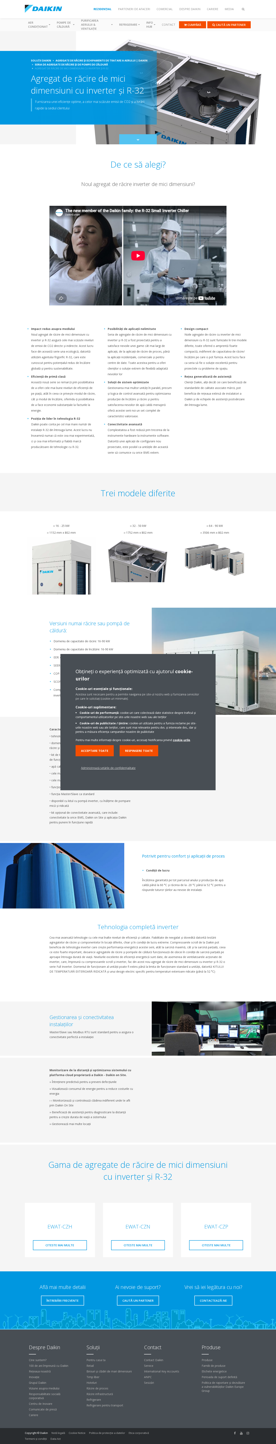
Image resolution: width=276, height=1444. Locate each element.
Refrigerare (93, 1400)
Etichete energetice (214, 1371)
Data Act (56, 1439)
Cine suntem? (37, 1360)
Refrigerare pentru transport (104, 1405)
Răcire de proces (97, 1388)
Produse (207, 1360)
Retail (90, 1366)
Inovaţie (34, 1377)
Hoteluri (91, 1383)
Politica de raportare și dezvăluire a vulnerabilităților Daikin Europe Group (223, 1387)
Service (148, 1366)
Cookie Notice (77, 1433)
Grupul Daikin (37, 1383)
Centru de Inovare (40, 1404)
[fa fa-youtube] (241, 1433)
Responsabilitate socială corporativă (44, 1396)
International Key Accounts (161, 1371)
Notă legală (58, 1433)
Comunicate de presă (43, 1409)
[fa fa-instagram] (248, 1433)
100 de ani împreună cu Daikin (48, 1366)
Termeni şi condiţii (36, 1439)
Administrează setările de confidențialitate (108, 768)
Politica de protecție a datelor (107, 1433)
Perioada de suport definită (219, 1377)
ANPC (148, 1377)
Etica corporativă (139, 1433)
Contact (168, 24)
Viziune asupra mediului (44, 1388)
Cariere (33, 1415)
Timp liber (92, 1377)
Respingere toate (139, 751)
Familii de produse (213, 1366)
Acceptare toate (94, 751)
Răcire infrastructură (99, 1394)
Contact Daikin (153, 1360)
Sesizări (149, 1383)
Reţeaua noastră (40, 1371)
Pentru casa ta (95, 1360)
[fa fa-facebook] (235, 1433)
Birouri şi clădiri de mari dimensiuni (109, 1371)
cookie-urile (181, 740)
